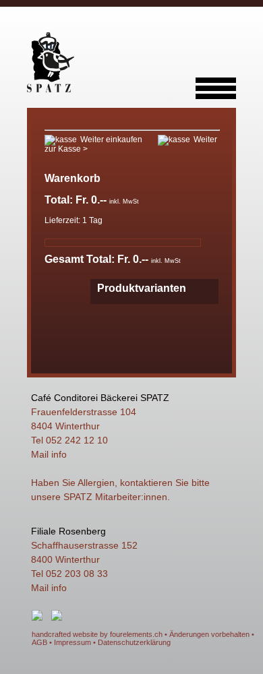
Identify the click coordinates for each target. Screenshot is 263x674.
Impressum (72, 642)
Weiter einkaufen (111, 139)
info (59, 454)
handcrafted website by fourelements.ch (97, 634)
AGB (39, 642)
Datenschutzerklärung (134, 642)
